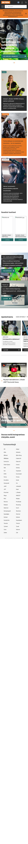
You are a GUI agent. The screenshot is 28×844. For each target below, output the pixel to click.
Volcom (18, 529)
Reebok (6, 504)
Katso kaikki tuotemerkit (13, 538)
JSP (5, 489)
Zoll (17, 532)
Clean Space (7, 464)
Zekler (5, 532)
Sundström (6, 520)
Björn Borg (19, 455)
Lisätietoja (7, 239)
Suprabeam (19, 520)
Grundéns (6, 480)
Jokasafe (18, 486)
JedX (5, 486)
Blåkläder (6, 458)
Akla (5, 452)
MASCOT (18, 495)
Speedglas (6, 514)
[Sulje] (26, 14)
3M (4, 449)
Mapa (5, 495)
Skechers (18, 511)
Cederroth (18, 458)
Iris (17, 483)
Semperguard (7, 511)
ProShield (18, 501)
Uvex (5, 529)
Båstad (5, 455)
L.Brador (18, 492)
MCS (5, 498)
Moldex (18, 498)
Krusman (6, 492)
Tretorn (18, 523)
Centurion (6, 461)
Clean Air (18, 461)
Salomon (6, 508)
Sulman (6, 517)
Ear (5, 470)
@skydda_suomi (8, 437)
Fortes (17, 477)
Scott (17, 508)
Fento (5, 477)
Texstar (6, 523)
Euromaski (19, 474)
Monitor (6, 501)
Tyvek (17, 526)
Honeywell (6, 483)
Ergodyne (18, 470)
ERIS (5, 474)
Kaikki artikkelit (21, 316)
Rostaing (18, 504)
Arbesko (18, 452)
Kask (17, 489)
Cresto (18, 464)
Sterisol (18, 514)
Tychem (6, 526)
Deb (5, 467)
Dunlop (18, 467)
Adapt (17, 449)
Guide (17, 480)
